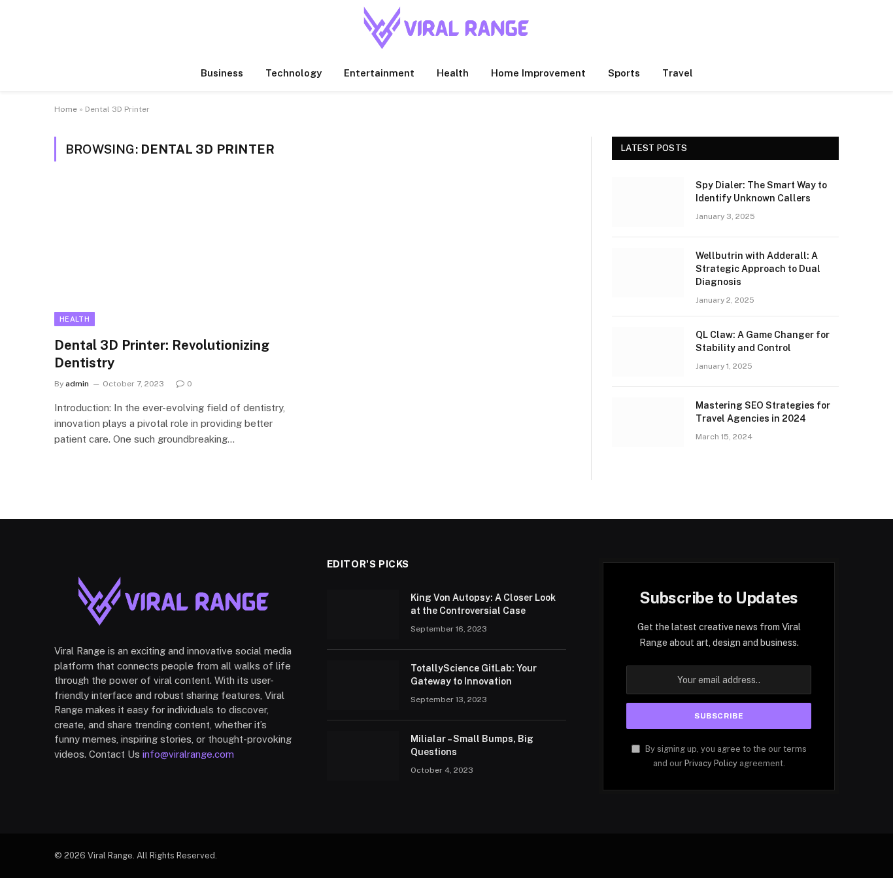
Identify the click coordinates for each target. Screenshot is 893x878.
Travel (677, 72)
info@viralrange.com (188, 754)
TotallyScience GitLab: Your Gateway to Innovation (474, 674)
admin (77, 383)
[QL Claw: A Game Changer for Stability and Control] (648, 352)
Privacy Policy (710, 763)
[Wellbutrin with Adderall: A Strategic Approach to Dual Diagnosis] (648, 272)
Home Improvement (538, 72)
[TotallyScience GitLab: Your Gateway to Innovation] (363, 685)
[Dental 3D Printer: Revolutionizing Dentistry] (177, 257)
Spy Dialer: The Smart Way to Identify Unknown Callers (761, 191)
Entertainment (379, 72)
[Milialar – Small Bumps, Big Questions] (363, 756)
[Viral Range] (446, 28)
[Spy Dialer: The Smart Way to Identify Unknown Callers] (648, 202)
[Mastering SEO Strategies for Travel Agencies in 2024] (648, 422)
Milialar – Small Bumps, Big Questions (472, 745)
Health (453, 72)
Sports (624, 72)
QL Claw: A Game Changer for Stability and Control (763, 341)
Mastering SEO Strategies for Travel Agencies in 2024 (763, 412)
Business (222, 72)
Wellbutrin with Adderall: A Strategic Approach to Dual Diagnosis (758, 268)
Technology (293, 72)
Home (65, 109)
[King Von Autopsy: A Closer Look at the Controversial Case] (363, 614)
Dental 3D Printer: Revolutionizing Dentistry (161, 354)
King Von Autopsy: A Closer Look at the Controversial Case (483, 604)
